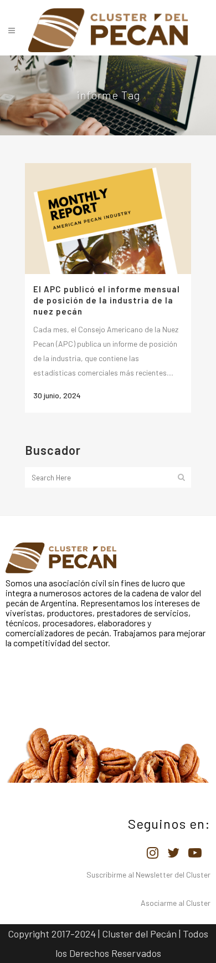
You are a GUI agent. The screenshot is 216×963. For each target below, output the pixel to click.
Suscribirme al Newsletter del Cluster (148, 874)
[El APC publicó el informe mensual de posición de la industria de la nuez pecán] (108, 218)
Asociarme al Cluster (175, 903)
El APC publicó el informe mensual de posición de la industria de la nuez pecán (106, 300)
